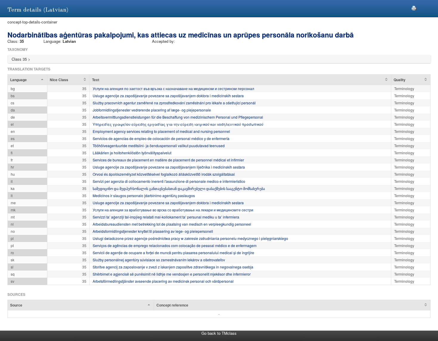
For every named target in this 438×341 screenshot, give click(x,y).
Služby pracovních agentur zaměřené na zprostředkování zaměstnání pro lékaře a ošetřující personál (174, 102)
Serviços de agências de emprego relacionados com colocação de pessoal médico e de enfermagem (175, 245)
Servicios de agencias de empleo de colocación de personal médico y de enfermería (161, 138)
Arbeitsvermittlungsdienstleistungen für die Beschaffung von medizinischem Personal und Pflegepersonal (178, 117)
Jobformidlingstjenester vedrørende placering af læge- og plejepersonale (152, 109)
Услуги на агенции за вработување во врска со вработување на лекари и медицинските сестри (173, 209)
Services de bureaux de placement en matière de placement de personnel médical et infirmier (168, 159)
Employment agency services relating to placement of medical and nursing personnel (161, 131)
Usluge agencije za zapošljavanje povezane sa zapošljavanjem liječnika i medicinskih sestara (169, 166)
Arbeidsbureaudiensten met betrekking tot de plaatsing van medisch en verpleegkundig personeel (172, 224)
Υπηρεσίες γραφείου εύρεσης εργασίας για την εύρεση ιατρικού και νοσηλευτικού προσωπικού (178, 124)
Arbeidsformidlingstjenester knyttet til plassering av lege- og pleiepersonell (153, 231)
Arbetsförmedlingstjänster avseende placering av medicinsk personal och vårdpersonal (163, 281)
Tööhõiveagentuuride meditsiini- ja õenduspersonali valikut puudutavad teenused (159, 145)
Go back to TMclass (219, 333)
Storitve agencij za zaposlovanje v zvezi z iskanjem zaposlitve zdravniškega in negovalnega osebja (173, 266)
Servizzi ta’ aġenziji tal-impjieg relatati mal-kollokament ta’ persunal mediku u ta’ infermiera (166, 216)
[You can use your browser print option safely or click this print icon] (413, 7)
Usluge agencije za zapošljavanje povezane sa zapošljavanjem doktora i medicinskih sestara (168, 95)
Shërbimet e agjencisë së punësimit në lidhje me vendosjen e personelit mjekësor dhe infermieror (172, 273)
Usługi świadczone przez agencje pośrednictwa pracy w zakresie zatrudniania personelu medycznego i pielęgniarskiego (190, 238)
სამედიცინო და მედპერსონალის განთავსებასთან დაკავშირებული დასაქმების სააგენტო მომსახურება (179, 188)
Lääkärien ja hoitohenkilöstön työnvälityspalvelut (132, 152)
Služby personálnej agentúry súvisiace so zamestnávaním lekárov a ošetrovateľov (159, 259)
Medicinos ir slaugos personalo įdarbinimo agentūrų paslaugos (144, 195)
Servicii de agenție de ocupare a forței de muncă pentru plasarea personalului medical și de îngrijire (173, 252)
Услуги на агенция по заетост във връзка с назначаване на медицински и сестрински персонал (173, 88)
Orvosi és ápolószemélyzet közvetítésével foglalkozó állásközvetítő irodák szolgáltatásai (164, 174)
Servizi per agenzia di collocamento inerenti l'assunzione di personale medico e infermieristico (169, 181)
